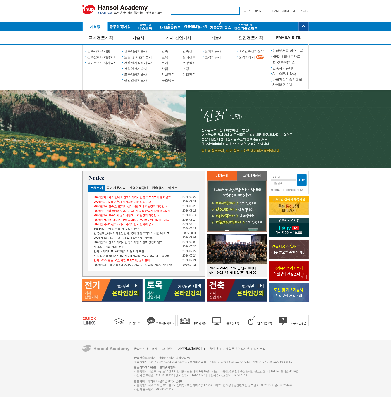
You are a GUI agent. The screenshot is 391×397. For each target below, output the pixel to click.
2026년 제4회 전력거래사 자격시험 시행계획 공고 (124, 224)
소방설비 (189, 63)
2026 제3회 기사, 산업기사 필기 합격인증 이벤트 (123, 237)
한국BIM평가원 (195, 27)
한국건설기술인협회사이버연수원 (287, 82)
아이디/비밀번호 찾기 (293, 190)
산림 (164, 69)
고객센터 (303, 11)
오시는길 (259, 348)
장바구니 (273, 11)
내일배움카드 (170, 26)
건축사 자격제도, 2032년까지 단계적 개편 (119, 251)
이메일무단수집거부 (236, 348)
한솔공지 (158, 188)
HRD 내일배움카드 (286, 56)
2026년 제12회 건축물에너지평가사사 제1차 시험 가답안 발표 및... (134, 264)
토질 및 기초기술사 (138, 57)
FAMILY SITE (288, 37)
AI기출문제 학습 (220, 25)
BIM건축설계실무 (251, 51)
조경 (185, 69)
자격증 (95, 27)
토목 (164, 57)
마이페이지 (288, 11)
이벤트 (173, 188)
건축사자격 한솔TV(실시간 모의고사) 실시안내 (122, 260)
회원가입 (259, 11)
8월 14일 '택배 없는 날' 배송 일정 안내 (116, 228)
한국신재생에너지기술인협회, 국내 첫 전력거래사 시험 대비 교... (132, 233)
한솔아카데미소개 (145, 348)
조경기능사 (213, 57)
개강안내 (222, 175)
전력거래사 (250, 57)
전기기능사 (213, 51)
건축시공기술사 (135, 51)
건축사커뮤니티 (284, 68)
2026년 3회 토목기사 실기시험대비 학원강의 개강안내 (126, 215)
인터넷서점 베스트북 (287, 50)
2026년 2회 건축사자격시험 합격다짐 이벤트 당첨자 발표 (128, 242)
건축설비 (189, 51)
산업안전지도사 (135, 80)
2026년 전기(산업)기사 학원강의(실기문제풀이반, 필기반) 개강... (133, 219)
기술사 (138, 38)
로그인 (247, 11)
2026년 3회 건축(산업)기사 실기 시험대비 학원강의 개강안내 (130, 206)
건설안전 (167, 74)
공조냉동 (167, 80)
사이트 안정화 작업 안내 (108, 246)
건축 (164, 51)
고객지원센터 (252, 175)
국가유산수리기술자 (102, 63)
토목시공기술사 (135, 74)
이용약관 (212, 348)
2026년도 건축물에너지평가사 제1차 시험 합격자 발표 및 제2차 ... (133, 210)
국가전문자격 (101, 38)
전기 (164, 63)
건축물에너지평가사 (102, 57)
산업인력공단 (138, 188)
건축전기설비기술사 (139, 63)
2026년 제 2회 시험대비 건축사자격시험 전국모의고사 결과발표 (132, 197)
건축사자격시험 (98, 51)
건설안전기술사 (135, 69)
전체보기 (96, 188)
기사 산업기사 (178, 38)
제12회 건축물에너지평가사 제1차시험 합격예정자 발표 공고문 (132, 255)
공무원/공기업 (120, 27)
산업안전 (189, 74)
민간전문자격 (251, 38)
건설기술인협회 (246, 26)
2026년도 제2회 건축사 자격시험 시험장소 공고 (122, 201)
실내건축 (189, 57)
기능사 (217, 38)
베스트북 (145, 26)
